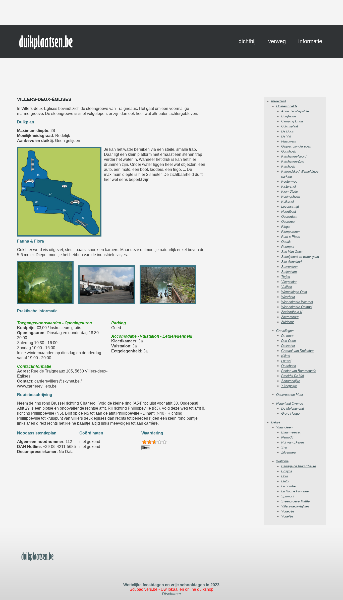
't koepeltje (289, 386)
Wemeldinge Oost (294, 292)
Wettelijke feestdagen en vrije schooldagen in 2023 (171, 585)
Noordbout (288, 211)
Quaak (286, 242)
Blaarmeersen (291, 432)
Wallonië (282, 461)
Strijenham (289, 272)
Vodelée (287, 516)
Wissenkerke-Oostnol (296, 307)
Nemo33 (287, 437)
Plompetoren (290, 232)
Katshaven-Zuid (292, 161)
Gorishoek (288, 151)
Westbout (288, 297)
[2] (149, 442)
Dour (284, 476)
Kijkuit (285, 356)
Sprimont (287, 496)
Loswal (286, 361)
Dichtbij (247, 41)
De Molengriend (292, 408)
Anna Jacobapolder (295, 111)
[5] (164, 442)
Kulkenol (287, 201)
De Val (286, 136)
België (275, 422)
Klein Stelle (289, 191)
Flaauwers (288, 141)
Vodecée (287, 511)
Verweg (277, 41)
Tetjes (285, 277)
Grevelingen (285, 331)
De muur (287, 336)
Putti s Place (290, 237)
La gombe (288, 486)
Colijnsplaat (289, 126)
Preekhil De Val (292, 376)
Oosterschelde (286, 106)
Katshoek (288, 166)
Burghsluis (289, 116)
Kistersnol (288, 186)
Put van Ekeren (292, 442)
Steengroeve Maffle (295, 501)
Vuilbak (286, 287)
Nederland (278, 101)
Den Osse (288, 341)
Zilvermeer (289, 452)
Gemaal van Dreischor (297, 351)
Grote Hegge (290, 413)
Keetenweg (289, 181)
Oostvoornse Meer (289, 395)
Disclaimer (171, 594)
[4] (159, 442)
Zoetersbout (290, 317)
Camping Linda (292, 121)
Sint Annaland (291, 262)
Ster (284, 447)
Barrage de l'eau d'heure (298, 466)
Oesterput (288, 221)
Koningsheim (290, 196)
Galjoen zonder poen (296, 146)
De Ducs (287, 131)
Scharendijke (290, 381)
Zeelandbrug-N (291, 312)
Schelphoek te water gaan (300, 257)
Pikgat (286, 227)
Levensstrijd (290, 206)
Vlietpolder (289, 282)
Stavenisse (289, 267)
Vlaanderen (284, 427)
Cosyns (286, 471)
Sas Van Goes (292, 252)
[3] (154, 442)
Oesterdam (289, 216)
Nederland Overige (289, 403)
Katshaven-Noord (293, 156)
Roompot (287, 247)
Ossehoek (288, 366)
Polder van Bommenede (298, 371)
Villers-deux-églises (295, 506)
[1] (144, 442)
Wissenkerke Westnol (297, 302)
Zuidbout (287, 322)
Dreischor (288, 346)
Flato (285, 481)
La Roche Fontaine (295, 491)
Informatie (310, 41)
